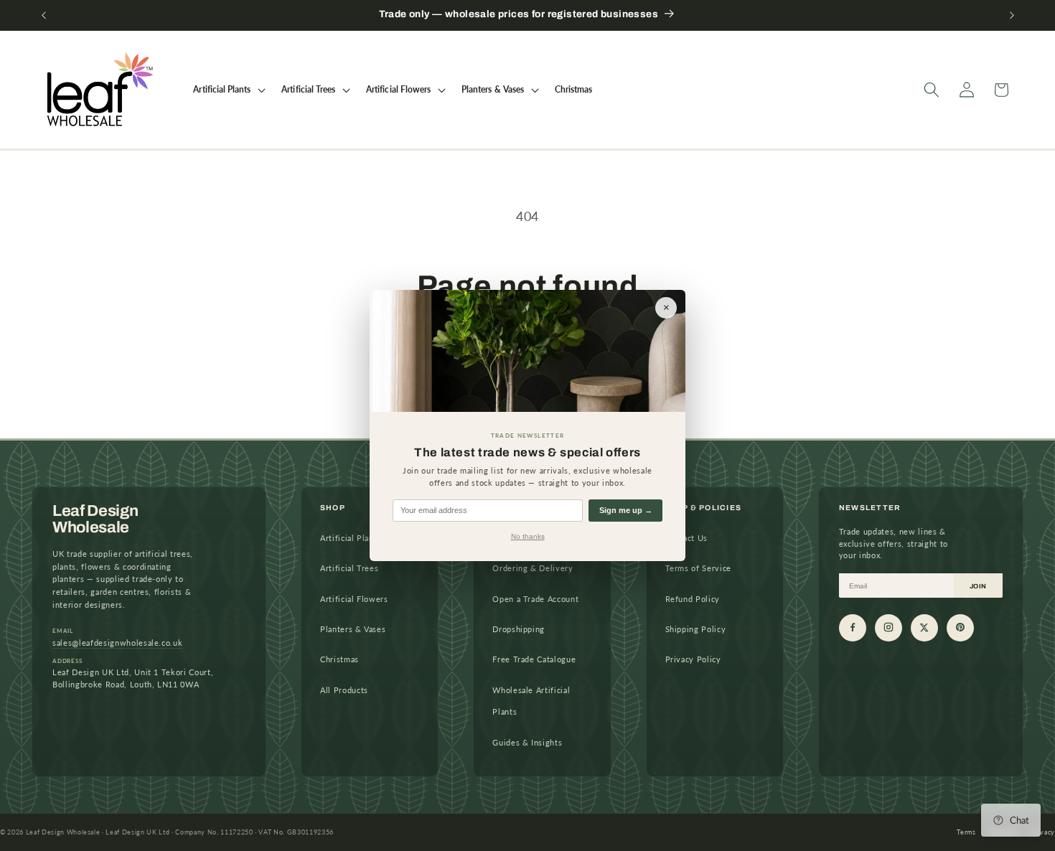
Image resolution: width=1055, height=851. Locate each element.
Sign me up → (625, 510)
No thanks (528, 536)
